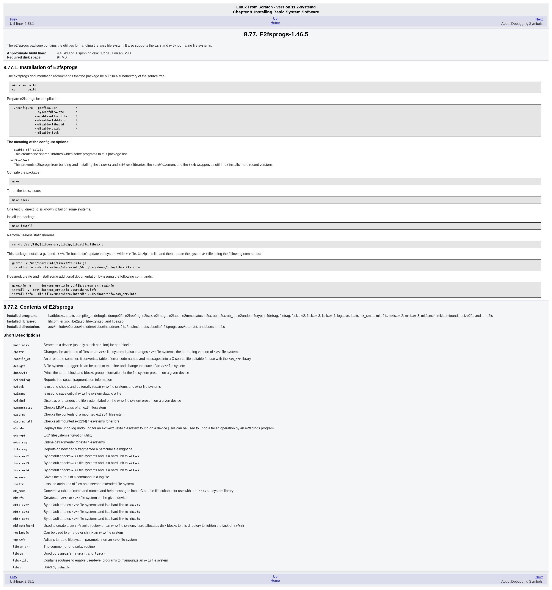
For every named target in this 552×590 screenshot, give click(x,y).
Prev (13, 19)
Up (275, 18)
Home (275, 23)
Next (539, 19)
